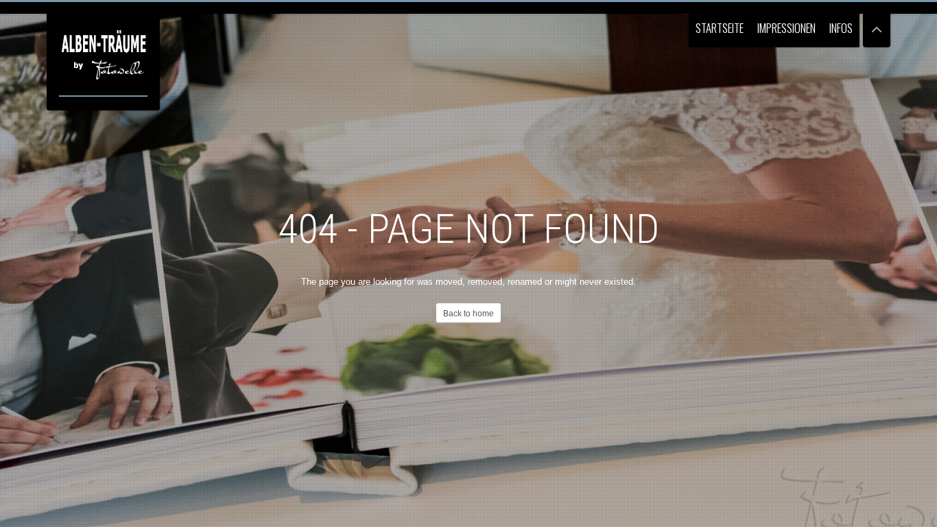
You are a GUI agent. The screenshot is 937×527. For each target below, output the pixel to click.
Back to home (468, 313)
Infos (841, 27)
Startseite (720, 27)
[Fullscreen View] (876, 23)
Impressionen (786, 27)
